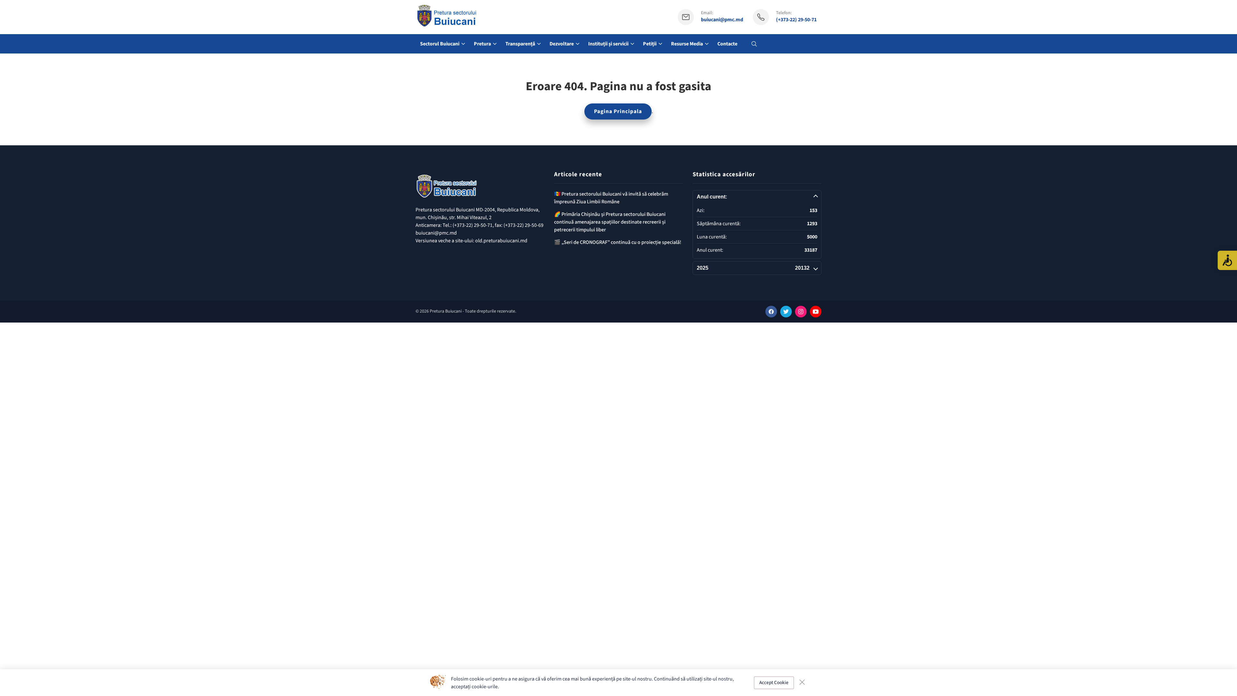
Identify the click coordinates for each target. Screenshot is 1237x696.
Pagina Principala (618, 111)
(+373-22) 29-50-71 (796, 19)
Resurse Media (687, 43)
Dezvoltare (562, 43)
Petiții (650, 43)
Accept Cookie (774, 682)
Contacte (727, 43)
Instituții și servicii (608, 43)
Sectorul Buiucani (439, 43)
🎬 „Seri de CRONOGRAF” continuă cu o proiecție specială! (617, 242)
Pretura (482, 43)
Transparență (520, 43)
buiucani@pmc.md (722, 19)
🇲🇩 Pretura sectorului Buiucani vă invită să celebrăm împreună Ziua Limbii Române (611, 197)
